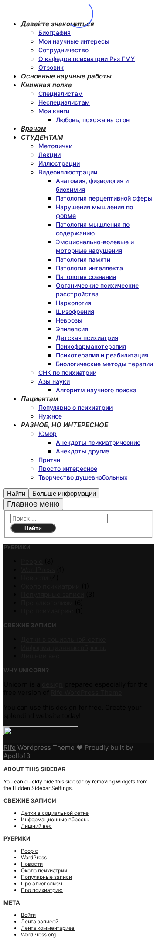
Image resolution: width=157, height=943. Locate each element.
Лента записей (39, 921)
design (52, 684)
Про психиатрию (47, 611)
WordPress (38, 569)
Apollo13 (17, 756)
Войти (28, 915)
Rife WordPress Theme (86, 692)
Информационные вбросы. (63, 647)
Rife (9, 747)
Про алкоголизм (47, 603)
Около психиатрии (50, 586)
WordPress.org (38, 934)
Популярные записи (52, 594)
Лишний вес (40, 656)
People (32, 561)
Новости (34, 578)
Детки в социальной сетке (63, 639)
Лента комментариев (48, 928)
